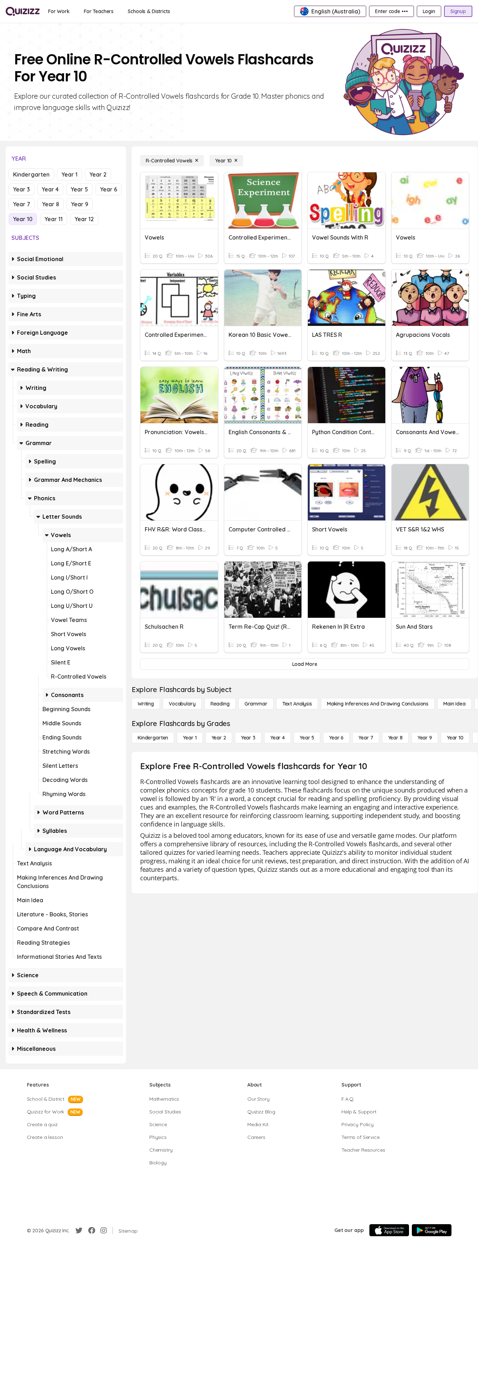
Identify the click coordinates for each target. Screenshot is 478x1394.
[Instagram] (103, 1230)
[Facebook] (91, 1230)
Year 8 (50, 204)
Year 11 (54, 219)
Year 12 (84, 219)
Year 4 (50, 189)
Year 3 (21, 189)
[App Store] (389, 1230)
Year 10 (23, 219)
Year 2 (98, 174)
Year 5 (79, 189)
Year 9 (79, 204)
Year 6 (108, 189)
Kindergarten (31, 174)
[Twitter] (78, 1230)
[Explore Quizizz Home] (23, 11)
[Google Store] (431, 1230)
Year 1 (69, 174)
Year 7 (21, 204)
